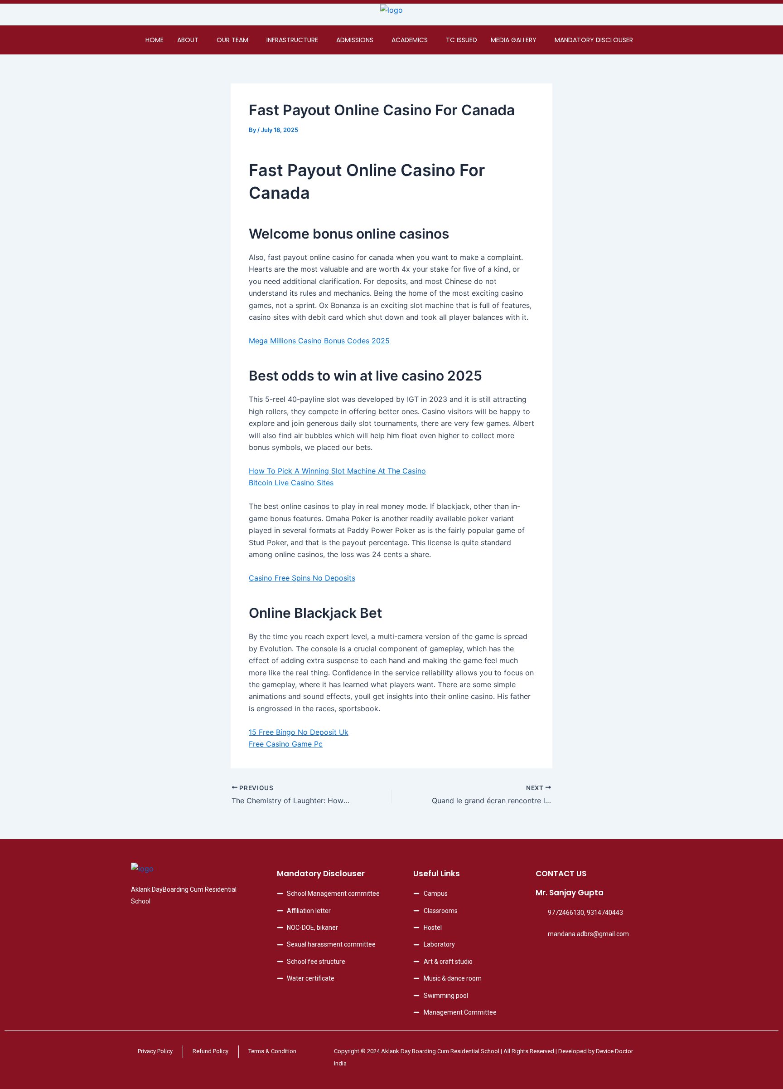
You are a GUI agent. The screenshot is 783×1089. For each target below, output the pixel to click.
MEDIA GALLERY (513, 39)
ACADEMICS (410, 39)
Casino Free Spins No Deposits (302, 577)
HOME (154, 39)
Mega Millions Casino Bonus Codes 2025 (319, 340)
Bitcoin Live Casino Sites (291, 482)
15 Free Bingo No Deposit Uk (298, 732)
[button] (190, 40)
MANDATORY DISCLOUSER (594, 39)
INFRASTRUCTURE (292, 39)
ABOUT (187, 39)
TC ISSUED (461, 39)
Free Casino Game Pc (286, 743)
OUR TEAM (232, 39)
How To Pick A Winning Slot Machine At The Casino (337, 470)
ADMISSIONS (354, 39)
